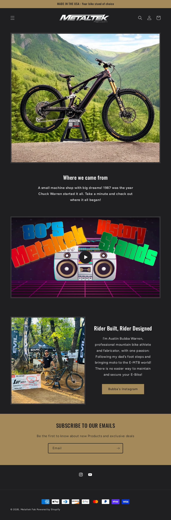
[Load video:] (85, 257)
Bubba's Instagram (123, 389)
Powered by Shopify (48, 509)
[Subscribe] (118, 448)
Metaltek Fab (28, 509)
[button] (12, 17)
